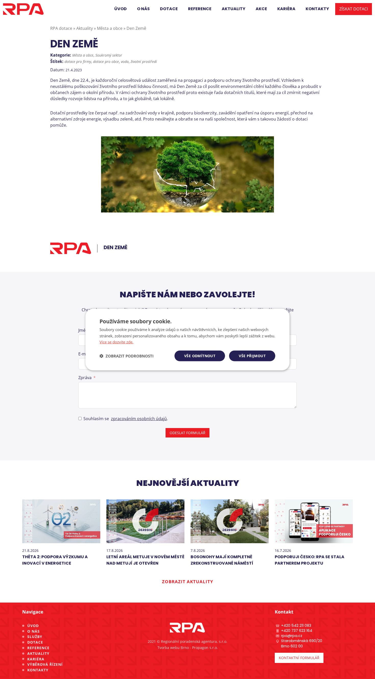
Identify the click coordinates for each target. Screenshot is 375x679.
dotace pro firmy (78, 61)
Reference (38, 647)
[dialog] (187, 339)
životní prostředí (144, 61)
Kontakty (37, 670)
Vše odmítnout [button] (199, 355)
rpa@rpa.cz (291, 635)
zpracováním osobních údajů (139, 418)
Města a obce (82, 55)
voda (125, 61)
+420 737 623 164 (296, 630)
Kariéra (35, 659)
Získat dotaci (353, 9)
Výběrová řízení (45, 664)
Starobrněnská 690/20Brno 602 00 (301, 643)
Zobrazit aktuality (187, 581)
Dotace (35, 642)
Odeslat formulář (187, 432)
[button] (126, 356)
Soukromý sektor (108, 55)
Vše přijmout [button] (252, 355)
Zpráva (85, 377)
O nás (33, 631)
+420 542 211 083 (296, 625)
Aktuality (38, 653)
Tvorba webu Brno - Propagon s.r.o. (187, 647)
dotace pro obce (106, 61)
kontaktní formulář (299, 657)
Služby (34, 636)
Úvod (33, 625)
